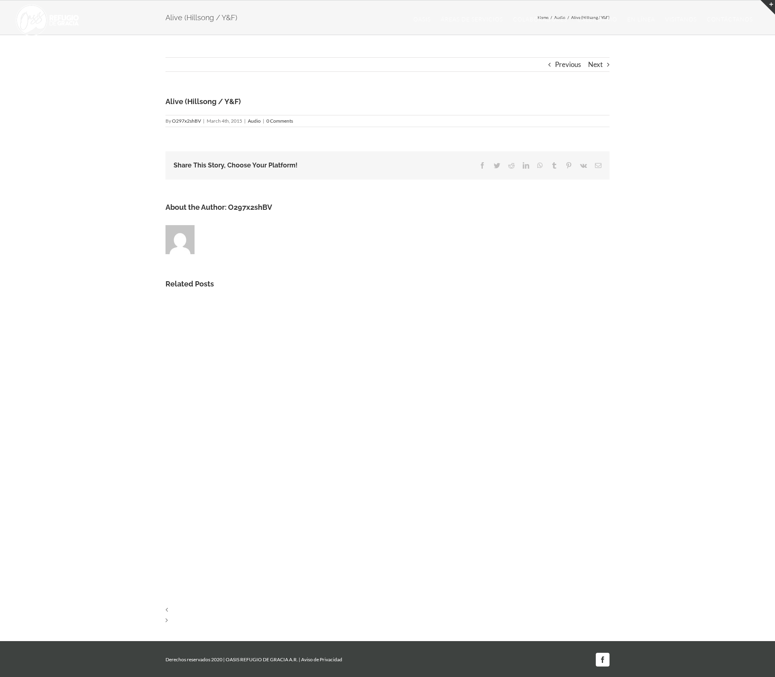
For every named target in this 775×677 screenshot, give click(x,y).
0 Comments (279, 121)
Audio (254, 121)
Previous (568, 64)
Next (595, 64)
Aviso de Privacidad (321, 659)
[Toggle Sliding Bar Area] (767, 7)
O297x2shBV (186, 121)
